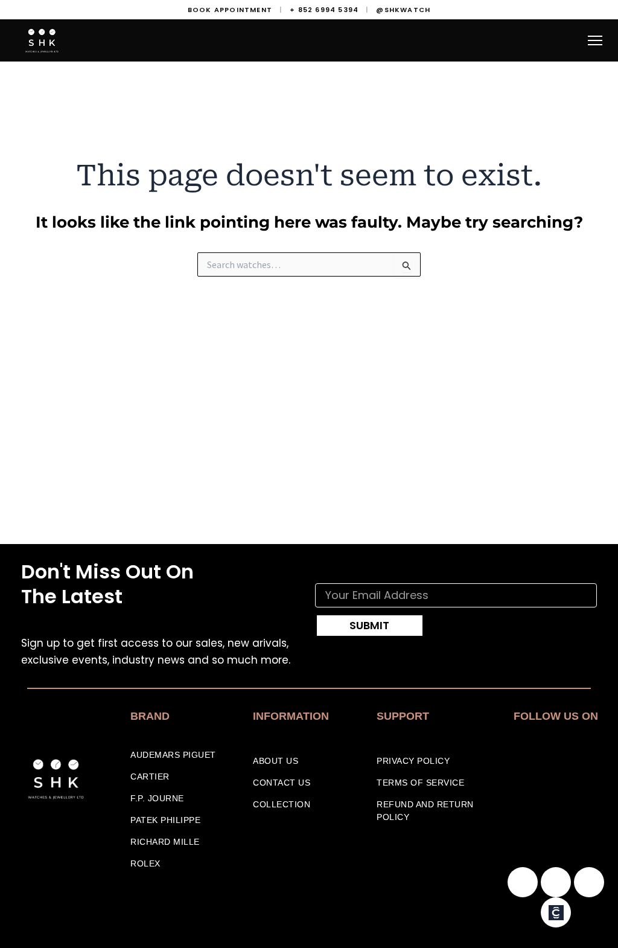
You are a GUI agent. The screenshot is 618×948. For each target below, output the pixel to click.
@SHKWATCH (403, 9)
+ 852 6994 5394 (324, 9)
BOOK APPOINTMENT (230, 9)
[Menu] (595, 40)
